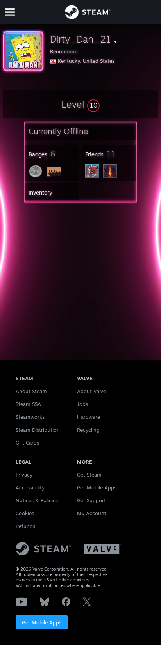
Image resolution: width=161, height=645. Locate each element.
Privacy (24, 474)
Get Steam (89, 474)
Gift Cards (27, 442)
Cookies (25, 513)
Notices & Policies (37, 500)
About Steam (31, 391)
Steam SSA (28, 404)
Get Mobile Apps (41, 622)
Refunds (25, 526)
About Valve (91, 391)
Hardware (88, 417)
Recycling (88, 430)
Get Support (91, 500)
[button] (80, 104)
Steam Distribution (38, 430)
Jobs (82, 404)
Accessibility (30, 487)
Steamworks (30, 417)
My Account (91, 513)
